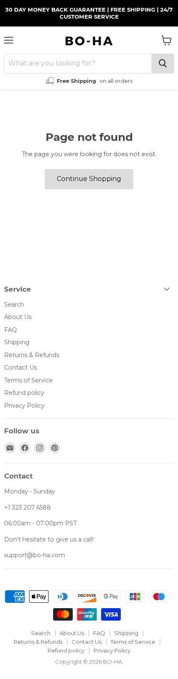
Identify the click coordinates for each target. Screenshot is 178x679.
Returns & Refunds (31, 355)
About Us (17, 317)
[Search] (163, 63)
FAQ (10, 329)
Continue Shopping (89, 179)
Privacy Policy (24, 405)
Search (14, 304)
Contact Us (20, 367)
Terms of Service (28, 380)
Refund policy (24, 392)
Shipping (16, 342)
